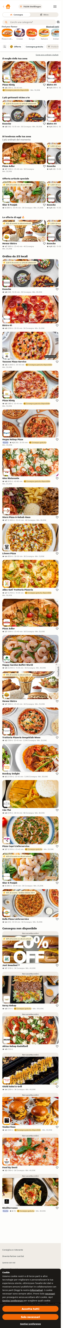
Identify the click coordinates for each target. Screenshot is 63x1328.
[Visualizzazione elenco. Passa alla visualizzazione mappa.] (58, 22)
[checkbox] (7, 34)
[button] (6, 6)
